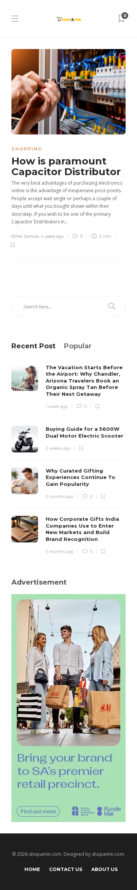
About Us (104, 869)
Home (32, 869)
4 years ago (52, 236)
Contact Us (65, 869)
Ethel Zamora (25, 236)
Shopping (26, 149)
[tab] (33, 346)
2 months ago (59, 496)
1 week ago (57, 406)
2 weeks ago (58, 448)
